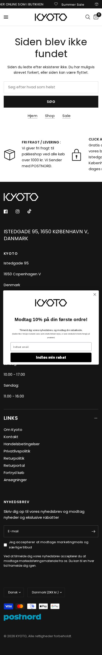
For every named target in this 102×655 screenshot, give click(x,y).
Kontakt (11, 436)
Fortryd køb (14, 472)
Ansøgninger (15, 479)
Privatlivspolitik (17, 451)
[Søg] (88, 17)
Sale (66, 116)
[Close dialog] (95, 294)
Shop (50, 116)
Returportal (14, 465)
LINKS (11, 418)
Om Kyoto (13, 429)
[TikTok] (32, 211)
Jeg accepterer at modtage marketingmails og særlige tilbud (48, 545)
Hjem (32, 116)
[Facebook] (9, 211)
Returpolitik (14, 458)
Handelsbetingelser (22, 443)
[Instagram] (21, 211)
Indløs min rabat (51, 357)
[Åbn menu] (6, 17)
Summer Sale (69, 4)
